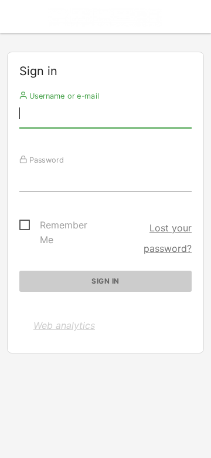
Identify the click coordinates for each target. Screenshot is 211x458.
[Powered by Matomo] (105, 20)
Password (45, 159)
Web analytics (64, 325)
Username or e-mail (63, 95)
